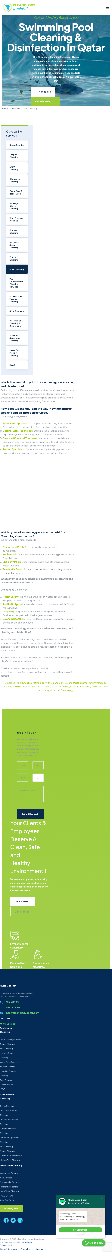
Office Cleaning (13, 258)
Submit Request (29, 814)
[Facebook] (6, 1220)
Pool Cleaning (16, 269)
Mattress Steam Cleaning (14, 245)
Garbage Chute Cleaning (14, 206)
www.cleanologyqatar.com (16, 671)
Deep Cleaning (16, 145)
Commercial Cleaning (9, 1182)
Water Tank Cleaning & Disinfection (15, 323)
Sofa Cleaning (16, 311)
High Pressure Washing (16, 219)
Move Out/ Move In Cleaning (15, 353)
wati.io (83, 1235)
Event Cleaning (13, 168)
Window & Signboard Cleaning (14, 338)
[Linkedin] (20, 1220)
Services (16, 108)
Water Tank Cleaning (9, 1062)
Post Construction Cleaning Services (16, 283)
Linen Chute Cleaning (9, 1191)
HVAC (12, 365)
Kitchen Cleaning (13, 231)
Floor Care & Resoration (15, 192)
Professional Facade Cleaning (16, 299)
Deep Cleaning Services (10, 1039)
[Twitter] (13, 1220)
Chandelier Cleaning (15, 180)
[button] (80, 1229)
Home (5, 108)
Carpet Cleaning (13, 155)
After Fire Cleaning (8, 1200)
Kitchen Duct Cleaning (10, 1160)
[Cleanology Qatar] (19, 7)
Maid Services (6, 1177)
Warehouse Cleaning (9, 1173)
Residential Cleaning (9, 1186)
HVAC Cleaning (6, 1195)
